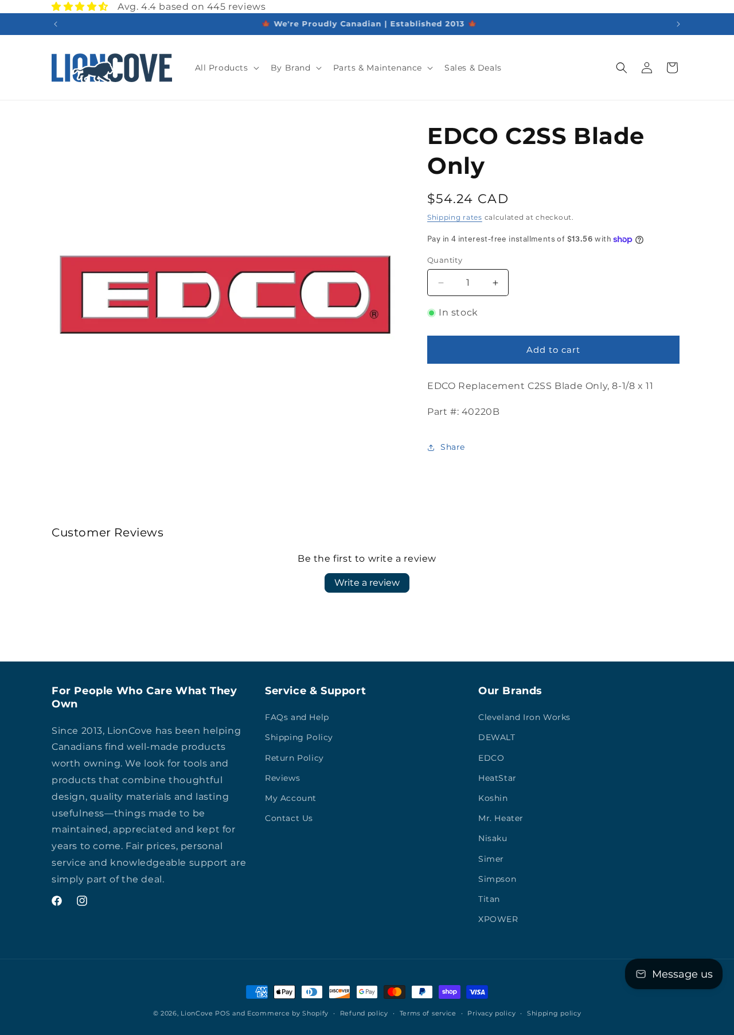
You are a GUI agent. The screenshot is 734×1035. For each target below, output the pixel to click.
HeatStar (497, 778)
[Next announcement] (678, 24)
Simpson (497, 879)
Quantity (444, 259)
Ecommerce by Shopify (288, 1013)
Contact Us (289, 819)
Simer (491, 859)
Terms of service (428, 1013)
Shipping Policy (299, 738)
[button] (226, 68)
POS (222, 1013)
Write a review (367, 582)
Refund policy (364, 1013)
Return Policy (294, 758)
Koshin (493, 798)
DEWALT (497, 738)
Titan (489, 899)
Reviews (282, 778)
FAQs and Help (297, 718)
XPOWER (498, 920)
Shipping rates (454, 217)
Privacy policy (491, 1013)
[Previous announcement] (55, 24)
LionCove (197, 1013)
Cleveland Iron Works (524, 718)
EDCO (491, 758)
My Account (291, 798)
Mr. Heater (501, 819)
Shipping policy (554, 1013)
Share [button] (452, 447)
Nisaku (492, 839)
